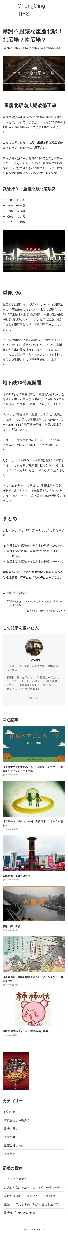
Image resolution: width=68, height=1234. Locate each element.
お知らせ (10, 1111)
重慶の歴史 (11, 1128)
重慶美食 (10, 1154)
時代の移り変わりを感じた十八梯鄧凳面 (29, 1196)
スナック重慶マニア (17, 1179)
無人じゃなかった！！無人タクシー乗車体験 (32, 1187)
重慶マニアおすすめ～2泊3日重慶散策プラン (33, 1204)
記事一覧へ (34, 697)
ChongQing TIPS (31, 9)
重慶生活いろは (14, 1145)
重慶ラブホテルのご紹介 (19, 1212)
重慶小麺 (10, 1137)
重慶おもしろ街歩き (53, 47)
